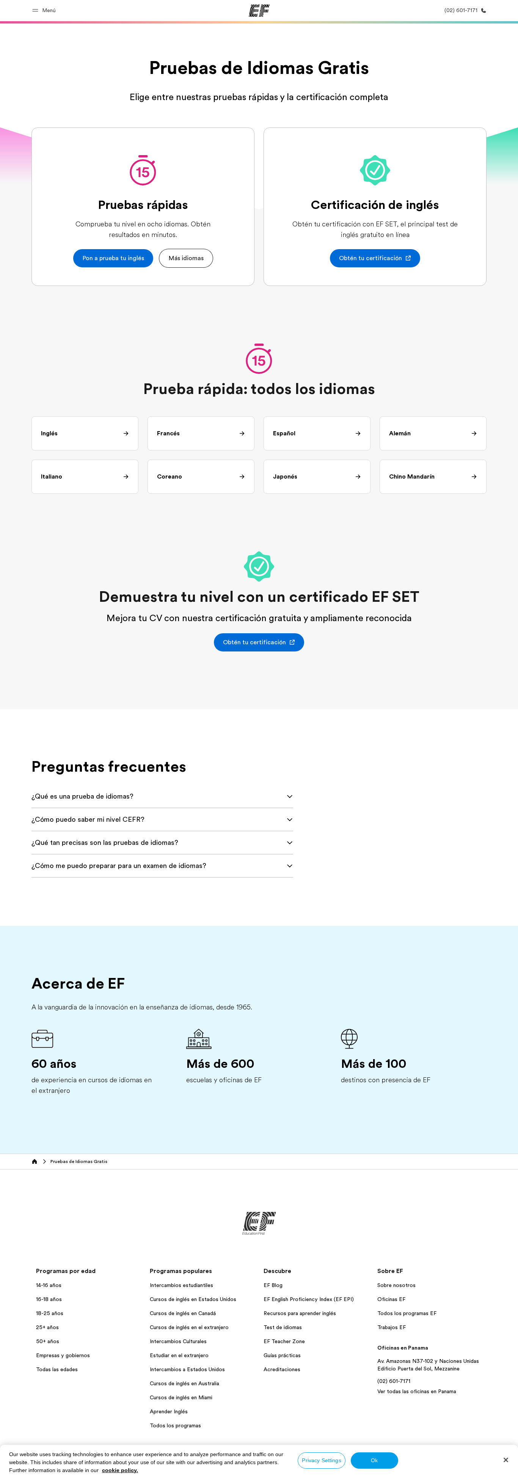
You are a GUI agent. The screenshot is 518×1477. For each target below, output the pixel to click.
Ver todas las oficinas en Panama (416, 1391)
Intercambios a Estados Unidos (187, 1369)
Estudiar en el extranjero (179, 1355)
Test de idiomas (283, 1327)
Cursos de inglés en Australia (184, 1383)
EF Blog (273, 1285)
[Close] (506, 1460)
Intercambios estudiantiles (181, 1285)
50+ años (47, 1341)
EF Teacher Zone (284, 1341)
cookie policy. (120, 1470)
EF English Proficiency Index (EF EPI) (309, 1299)
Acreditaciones (282, 1369)
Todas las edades (57, 1369)
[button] (45, 10)
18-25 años (49, 1313)
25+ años (47, 1327)
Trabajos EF (391, 1327)
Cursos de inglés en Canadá (183, 1313)
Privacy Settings (321, 1460)
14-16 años (48, 1285)
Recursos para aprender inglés (300, 1313)
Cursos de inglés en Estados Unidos (193, 1299)
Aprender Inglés (169, 1411)
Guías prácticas (282, 1355)
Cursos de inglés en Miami (181, 1397)
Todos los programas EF (406, 1313)
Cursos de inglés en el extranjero (189, 1327)
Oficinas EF (391, 1299)
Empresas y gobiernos (63, 1355)
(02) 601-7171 (393, 1381)
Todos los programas (175, 1425)
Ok (374, 1460)
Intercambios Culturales (178, 1341)
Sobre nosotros (396, 1285)
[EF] (259, 11)
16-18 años (49, 1299)
